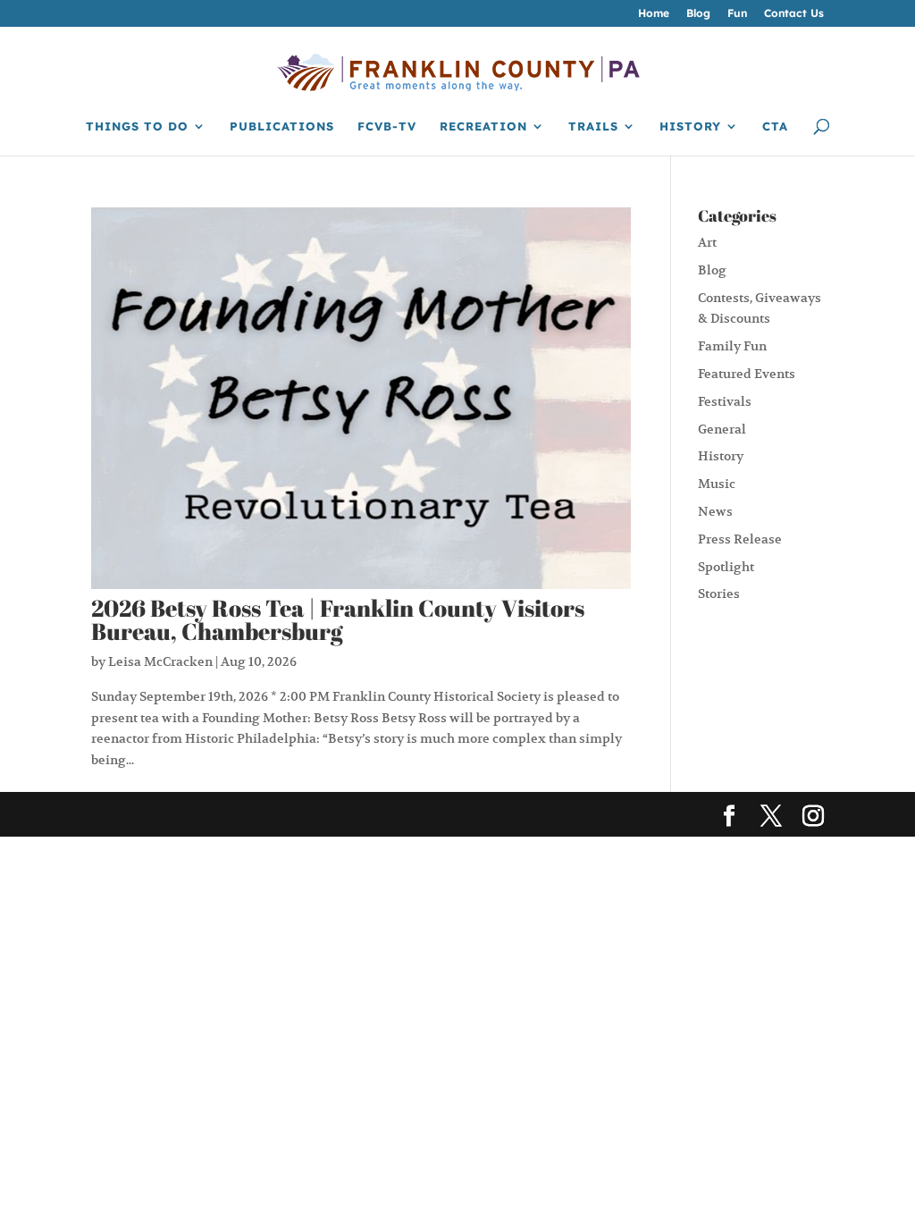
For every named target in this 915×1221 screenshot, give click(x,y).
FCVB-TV (386, 126)
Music (716, 484)
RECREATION (483, 126)
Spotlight (726, 567)
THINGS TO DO (137, 126)
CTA (775, 126)
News (715, 511)
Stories (719, 593)
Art (707, 242)
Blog (698, 14)
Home (653, 14)
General (722, 429)
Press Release (740, 539)
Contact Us (794, 14)
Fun (737, 14)
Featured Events (746, 374)
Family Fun (732, 346)
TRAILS (593, 126)
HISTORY (690, 126)
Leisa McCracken (160, 661)
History (720, 456)
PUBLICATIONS (282, 126)
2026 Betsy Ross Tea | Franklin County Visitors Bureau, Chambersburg (337, 619)
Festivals (724, 401)
